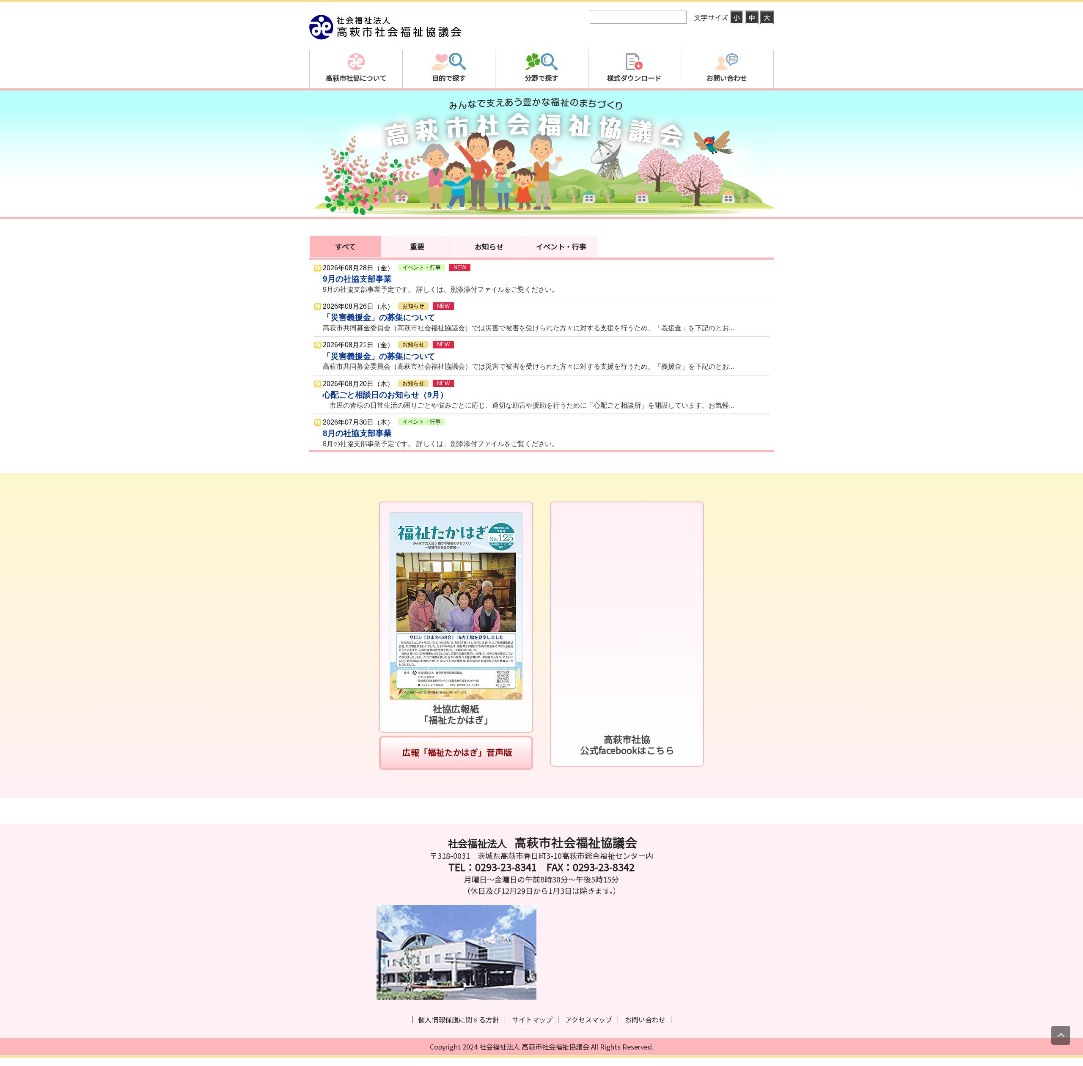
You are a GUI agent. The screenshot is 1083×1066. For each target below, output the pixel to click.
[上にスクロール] (1060, 1035)
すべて (345, 246)
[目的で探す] (448, 107)
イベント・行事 (561, 246)
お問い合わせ (645, 1019)
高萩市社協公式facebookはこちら (627, 744)
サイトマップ (532, 1019)
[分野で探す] (541, 107)
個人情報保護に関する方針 (458, 1019)
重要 (417, 246)
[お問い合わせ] (727, 107)
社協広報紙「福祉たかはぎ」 (456, 714)
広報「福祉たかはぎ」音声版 (456, 752)
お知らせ (489, 246)
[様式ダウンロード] (634, 107)
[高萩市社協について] (356, 107)
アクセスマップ (588, 1019)
